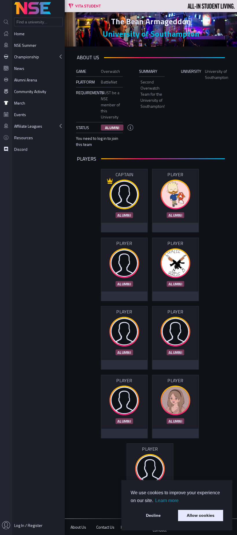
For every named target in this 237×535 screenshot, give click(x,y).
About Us (78, 527)
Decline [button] (153, 515)
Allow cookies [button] (200, 515)
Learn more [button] (167, 500)
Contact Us (105, 527)
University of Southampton (151, 33)
